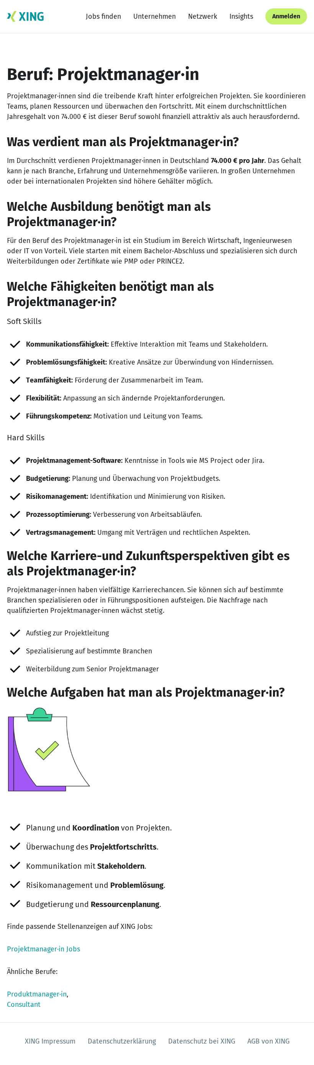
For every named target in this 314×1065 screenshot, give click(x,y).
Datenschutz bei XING (201, 1041)
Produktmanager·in (37, 994)
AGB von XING (268, 1041)
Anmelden (286, 16)
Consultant (24, 1004)
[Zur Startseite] (25, 16)
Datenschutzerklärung (122, 1041)
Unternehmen (154, 16)
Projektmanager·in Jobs (43, 949)
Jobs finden (103, 16)
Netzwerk (202, 16)
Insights (241, 16)
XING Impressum (50, 1041)
